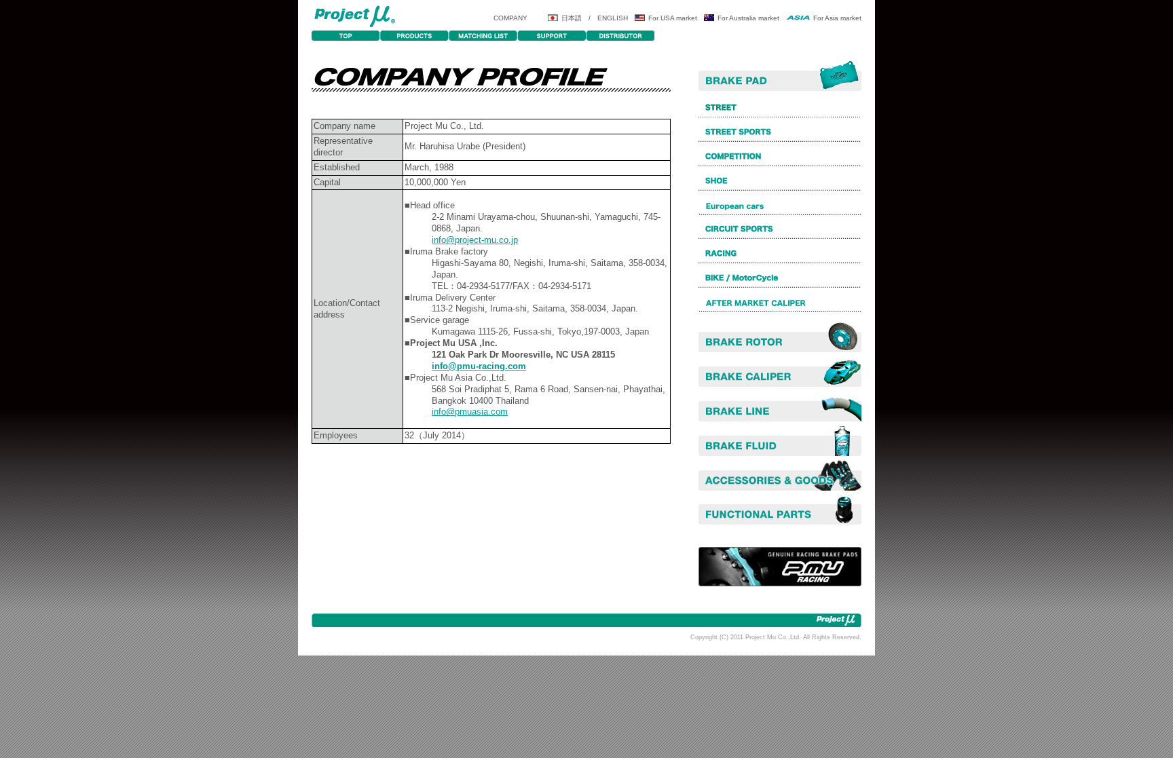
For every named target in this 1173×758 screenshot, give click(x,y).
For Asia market (837, 18)
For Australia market (748, 18)
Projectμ (354, 15)
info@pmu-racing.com (479, 366)
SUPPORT (551, 36)
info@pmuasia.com (470, 411)
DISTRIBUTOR (620, 36)
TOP (346, 36)
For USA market (672, 18)
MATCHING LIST (483, 36)
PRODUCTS (414, 36)
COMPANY (510, 18)
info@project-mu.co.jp (475, 240)
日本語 (571, 18)
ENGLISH (612, 18)
